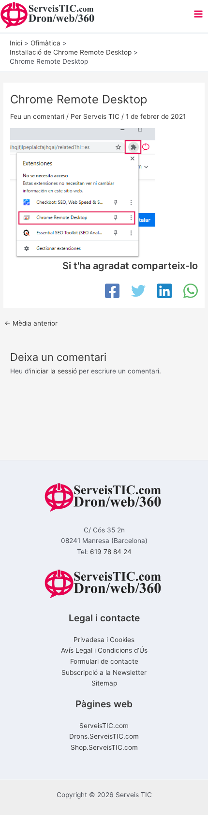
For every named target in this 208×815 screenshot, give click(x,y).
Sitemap (104, 683)
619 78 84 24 (111, 552)
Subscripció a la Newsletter (104, 672)
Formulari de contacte (104, 661)
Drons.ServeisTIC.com (104, 736)
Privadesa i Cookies (104, 639)
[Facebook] (112, 291)
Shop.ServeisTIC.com (104, 747)
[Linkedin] (164, 291)
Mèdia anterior (31, 323)
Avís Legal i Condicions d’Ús (104, 650)
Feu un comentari (37, 116)
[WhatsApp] (190, 291)
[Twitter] (138, 291)
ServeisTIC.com (104, 725)
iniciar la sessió (53, 371)
